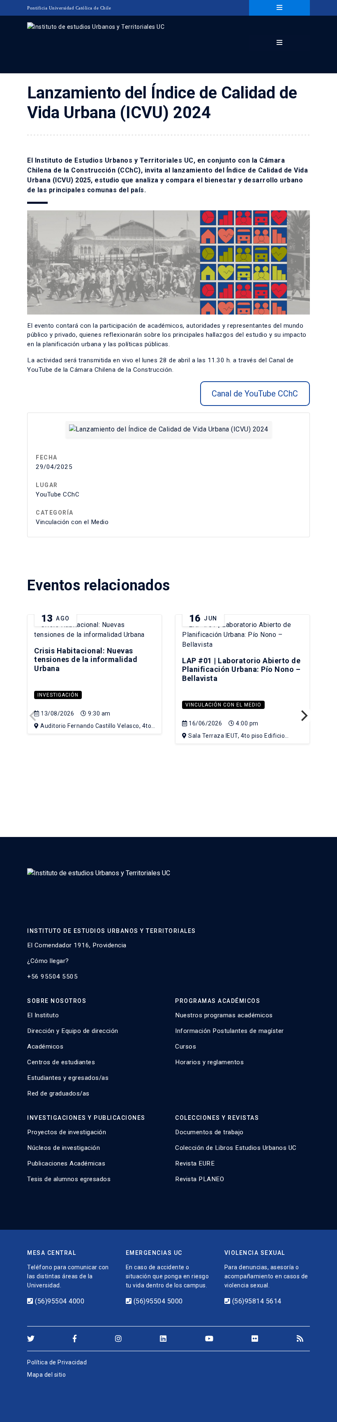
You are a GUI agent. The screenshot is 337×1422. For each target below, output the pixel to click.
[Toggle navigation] (279, 8)
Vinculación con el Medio (223, 705)
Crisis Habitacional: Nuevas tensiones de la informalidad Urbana (85, 659)
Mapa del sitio (46, 1374)
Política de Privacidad (57, 1362)
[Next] (303, 715)
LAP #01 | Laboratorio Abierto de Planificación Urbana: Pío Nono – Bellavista (241, 669)
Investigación (57, 695)
